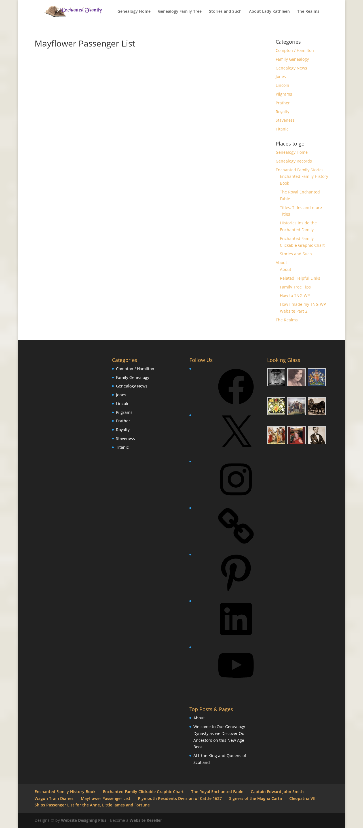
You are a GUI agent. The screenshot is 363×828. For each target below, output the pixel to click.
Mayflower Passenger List (105, 798)
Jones (281, 76)
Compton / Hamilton (295, 50)
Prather (283, 103)
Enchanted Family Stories (300, 169)
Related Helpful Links (300, 278)
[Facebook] (235, 406)
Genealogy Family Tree (180, 11)
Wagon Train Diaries (54, 798)
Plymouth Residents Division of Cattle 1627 (180, 798)
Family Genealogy (292, 59)
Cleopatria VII (302, 798)
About (281, 262)
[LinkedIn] (235, 638)
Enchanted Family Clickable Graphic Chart (143, 791)
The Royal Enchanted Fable (217, 791)
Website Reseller (146, 820)
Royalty (282, 111)
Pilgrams (284, 94)
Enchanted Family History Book (65, 791)
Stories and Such (225, 11)
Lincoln (282, 85)
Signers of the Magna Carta (255, 798)
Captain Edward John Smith (277, 791)
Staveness (285, 120)
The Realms (308, 11)
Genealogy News (291, 68)
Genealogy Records (294, 161)
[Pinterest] (235, 592)
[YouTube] (235, 685)
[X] (235, 453)
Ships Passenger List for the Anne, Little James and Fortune (92, 805)
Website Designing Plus (83, 820)
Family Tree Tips (295, 287)
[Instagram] (235, 499)
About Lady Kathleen (269, 11)
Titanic (282, 129)
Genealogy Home (134, 11)
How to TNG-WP (295, 295)
